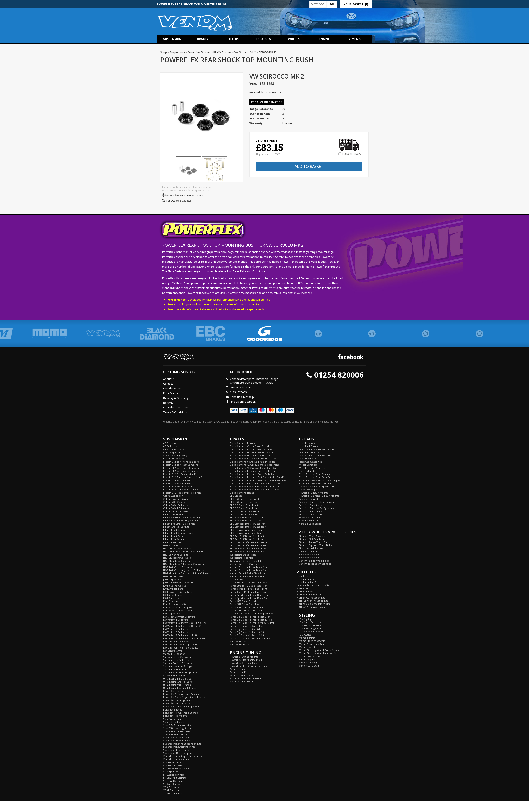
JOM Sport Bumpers (310, 622)
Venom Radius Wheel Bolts (314, 560)
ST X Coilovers (171, 787)
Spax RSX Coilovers (173, 722)
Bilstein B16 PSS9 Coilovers (178, 483)
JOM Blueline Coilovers (175, 585)
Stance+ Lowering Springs (177, 666)
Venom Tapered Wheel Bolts (315, 563)
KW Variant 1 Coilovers (175, 619)
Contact (168, 384)
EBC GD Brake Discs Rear (243, 508)
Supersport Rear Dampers (177, 753)
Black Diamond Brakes (242, 443)
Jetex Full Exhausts (309, 452)
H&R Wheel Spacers (310, 554)
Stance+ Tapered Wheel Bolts (315, 545)
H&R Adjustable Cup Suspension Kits (183, 551)
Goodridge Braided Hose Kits (246, 560)
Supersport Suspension (176, 737)
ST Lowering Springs (174, 777)
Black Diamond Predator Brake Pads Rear (253, 474)
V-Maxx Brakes (238, 641)
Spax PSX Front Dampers (176, 731)
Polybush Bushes (172, 709)
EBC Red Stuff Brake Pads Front (247, 536)
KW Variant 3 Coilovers (175, 632)
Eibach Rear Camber (174, 539)
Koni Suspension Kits (174, 604)
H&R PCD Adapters (309, 551)
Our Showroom (172, 388)
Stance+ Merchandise (175, 675)
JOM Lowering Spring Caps (177, 591)
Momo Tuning (307, 637)
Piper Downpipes (308, 489)
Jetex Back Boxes (308, 446)
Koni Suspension (172, 601)
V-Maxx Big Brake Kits (242, 644)
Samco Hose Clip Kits (241, 675)
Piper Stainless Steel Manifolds (316, 483)
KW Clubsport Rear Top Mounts (180, 647)
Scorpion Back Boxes (310, 505)
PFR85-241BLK (195, 195)
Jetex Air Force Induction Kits (313, 585)
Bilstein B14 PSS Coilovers (177, 480)
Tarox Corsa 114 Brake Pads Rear (248, 591)
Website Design (171, 421)
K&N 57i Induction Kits (309, 594)
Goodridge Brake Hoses (243, 554)
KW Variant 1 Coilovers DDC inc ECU (182, 625)
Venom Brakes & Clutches (244, 563)
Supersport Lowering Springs (179, 746)
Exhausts (263, 39)
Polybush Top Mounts (175, 715)
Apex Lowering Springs (175, 455)
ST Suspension (171, 771)
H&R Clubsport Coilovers (177, 557)
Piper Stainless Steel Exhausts (315, 474)
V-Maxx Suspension (174, 762)
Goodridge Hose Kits (241, 557)
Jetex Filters (303, 575)
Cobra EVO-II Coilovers (175, 505)
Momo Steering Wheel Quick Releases (320, 650)
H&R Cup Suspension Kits (177, 548)
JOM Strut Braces (172, 594)
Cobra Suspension (173, 495)
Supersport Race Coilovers (178, 740)
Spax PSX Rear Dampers (176, 734)
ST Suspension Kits (173, 774)
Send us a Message (242, 397)
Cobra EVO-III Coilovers (176, 508)
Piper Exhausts (307, 471)
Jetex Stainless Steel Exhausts (315, 455)
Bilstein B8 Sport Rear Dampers (180, 471)
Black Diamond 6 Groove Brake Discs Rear (253, 461)
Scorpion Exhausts (309, 498)
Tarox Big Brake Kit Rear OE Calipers (250, 638)
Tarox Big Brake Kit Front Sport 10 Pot (251, 619)
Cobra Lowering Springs (176, 498)
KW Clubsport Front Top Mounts (181, 644)
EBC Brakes (236, 495)
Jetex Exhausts (307, 443)
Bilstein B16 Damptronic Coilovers (182, 489)
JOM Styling (305, 619)
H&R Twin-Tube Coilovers (177, 567)
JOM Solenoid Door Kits (312, 631)
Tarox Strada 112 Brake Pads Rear (248, 585)
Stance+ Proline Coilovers (177, 663)
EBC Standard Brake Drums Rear (248, 526)
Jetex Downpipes (308, 458)
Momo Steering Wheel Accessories (318, 653)
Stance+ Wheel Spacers (312, 535)
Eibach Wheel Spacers (311, 548)
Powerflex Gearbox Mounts (245, 662)
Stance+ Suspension (174, 653)
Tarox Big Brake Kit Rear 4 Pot (246, 625)
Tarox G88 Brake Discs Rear (245, 604)
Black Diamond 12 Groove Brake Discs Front (254, 464)
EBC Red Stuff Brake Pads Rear (246, 539)
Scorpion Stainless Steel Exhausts (317, 501)
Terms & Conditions (175, 412)
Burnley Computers (195, 421)
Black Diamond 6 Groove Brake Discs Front (253, 458)
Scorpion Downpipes (310, 514)
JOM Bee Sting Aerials (311, 628)
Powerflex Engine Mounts (244, 656)
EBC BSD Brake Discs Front (244, 511)
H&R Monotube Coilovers (177, 560)
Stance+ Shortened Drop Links (180, 672)
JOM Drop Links (171, 598)
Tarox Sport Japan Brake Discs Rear (249, 598)
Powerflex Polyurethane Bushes (181, 694)
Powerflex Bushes (173, 691)
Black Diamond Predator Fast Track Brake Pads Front (259, 477)
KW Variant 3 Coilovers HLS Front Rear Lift (186, 638)
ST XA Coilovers (171, 790)
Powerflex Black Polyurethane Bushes (184, 697)
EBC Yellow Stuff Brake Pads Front (248, 548)
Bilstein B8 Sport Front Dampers (181, 467)
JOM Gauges (305, 634)
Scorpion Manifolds (309, 517)
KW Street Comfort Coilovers (179, 616)
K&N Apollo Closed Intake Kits (313, 603)
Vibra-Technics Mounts (176, 759)
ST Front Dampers (173, 780)
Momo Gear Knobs (309, 656)
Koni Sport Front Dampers (177, 607)
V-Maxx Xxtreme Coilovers (177, 768)
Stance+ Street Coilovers (177, 656)
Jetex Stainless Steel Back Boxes (316, 449)
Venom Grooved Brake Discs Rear (249, 570)
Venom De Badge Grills (312, 662)
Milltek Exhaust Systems (312, 467)
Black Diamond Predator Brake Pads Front (253, 471)
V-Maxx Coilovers (172, 765)
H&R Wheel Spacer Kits (311, 557)
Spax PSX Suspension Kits (177, 725)
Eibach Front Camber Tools (178, 532)
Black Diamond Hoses (242, 492)
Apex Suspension (172, 452)
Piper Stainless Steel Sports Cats (316, 486)
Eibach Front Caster (174, 536)
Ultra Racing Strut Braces (177, 684)
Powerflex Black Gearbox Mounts (248, 666)
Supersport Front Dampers (178, 749)
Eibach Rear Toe (172, 542)
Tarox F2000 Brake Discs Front (246, 607)
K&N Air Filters (305, 591)
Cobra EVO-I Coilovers (175, 501)
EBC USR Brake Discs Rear (244, 501)
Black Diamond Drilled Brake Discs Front (252, 452)
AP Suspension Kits (173, 449)
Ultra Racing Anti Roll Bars (177, 681)
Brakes (202, 39)
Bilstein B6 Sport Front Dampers (181, 461)
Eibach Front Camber (175, 529)
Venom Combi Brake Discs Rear (247, 576)
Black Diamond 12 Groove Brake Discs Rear (254, 467)
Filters (233, 39)
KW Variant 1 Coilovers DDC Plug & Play (184, 622)
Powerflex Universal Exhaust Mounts (319, 495)
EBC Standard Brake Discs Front (247, 517)
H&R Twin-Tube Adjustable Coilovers (183, 570)
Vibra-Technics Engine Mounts (246, 678)
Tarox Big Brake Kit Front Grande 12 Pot (252, 622)
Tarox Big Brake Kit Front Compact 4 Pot (252, 613)
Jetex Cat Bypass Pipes (311, 461)
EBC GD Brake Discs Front (244, 505)
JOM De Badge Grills (310, 625)
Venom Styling (307, 659)
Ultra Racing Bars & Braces (177, 678)
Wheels (294, 39)
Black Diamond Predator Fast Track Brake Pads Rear (258, 480)
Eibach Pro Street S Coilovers (179, 523)
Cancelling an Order (175, 407)
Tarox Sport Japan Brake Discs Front (249, 594)
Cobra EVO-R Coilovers (175, 511)
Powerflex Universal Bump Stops (181, 706)
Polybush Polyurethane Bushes (180, 712)
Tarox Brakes (237, 579)
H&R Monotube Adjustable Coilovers (183, 563)
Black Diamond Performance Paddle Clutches (255, 489)
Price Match (170, 393)
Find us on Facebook (243, 401)
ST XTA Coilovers (172, 793)
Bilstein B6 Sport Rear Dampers (180, 464)
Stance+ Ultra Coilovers (176, 660)
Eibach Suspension (173, 514)
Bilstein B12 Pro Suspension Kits (180, 474)
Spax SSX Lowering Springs (177, 728)
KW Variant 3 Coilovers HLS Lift (180, 635)
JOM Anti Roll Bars (173, 588)
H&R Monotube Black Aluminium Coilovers (187, 573)
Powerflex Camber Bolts (176, 703)
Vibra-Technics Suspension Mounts (182, 756)
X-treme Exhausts (308, 520)
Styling (354, 39)
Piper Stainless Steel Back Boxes (316, 477)
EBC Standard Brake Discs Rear (247, 520)
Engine (324, 39)
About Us (169, 379)
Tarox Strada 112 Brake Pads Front (249, 582)
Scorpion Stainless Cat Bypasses (316, 508)
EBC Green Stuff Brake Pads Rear (248, 545)
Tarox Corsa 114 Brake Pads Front (248, 588)
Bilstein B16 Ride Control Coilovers (182, 492)
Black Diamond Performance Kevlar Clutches (255, 486)
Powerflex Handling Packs (177, 700)
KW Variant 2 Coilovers (175, 629)
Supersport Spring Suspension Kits (182, 743)
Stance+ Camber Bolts (175, 669)
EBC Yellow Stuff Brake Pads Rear (248, 551)
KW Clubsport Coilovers (176, 641)
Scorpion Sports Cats (310, 511)
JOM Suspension (172, 579)
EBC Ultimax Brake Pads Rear (246, 532)
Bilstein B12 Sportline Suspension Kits (183, 477)
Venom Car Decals (309, 665)
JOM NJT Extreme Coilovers (178, 582)
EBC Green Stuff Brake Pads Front (248, 542)
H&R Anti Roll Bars (173, 576)
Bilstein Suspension (174, 458)
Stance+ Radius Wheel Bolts (314, 542)
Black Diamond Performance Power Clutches (255, 483)
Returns (168, 403)
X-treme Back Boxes (310, 523)
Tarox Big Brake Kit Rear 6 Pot (246, 629)
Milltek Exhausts (308, 464)
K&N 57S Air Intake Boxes (311, 606)
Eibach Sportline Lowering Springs (182, 517)
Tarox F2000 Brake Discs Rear (246, 610)
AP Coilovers (170, 446)
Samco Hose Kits (239, 672)
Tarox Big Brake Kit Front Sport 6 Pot (250, 616)
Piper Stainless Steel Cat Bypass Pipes (319, 480)
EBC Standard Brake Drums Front (248, 523)
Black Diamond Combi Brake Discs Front (252, 446)
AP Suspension (171, 443)
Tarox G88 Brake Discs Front (245, 601)
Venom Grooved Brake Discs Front (249, 567)
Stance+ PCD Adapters (311, 538)
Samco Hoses (237, 669)
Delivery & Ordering (175, 398)
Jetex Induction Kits (307, 582)
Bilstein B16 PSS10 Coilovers (178, 486)
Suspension (172, 39)
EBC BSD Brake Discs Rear (244, 514)
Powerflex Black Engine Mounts (247, 659)
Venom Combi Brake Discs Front (248, 573)
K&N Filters (303, 588)
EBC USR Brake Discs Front (244, 498)
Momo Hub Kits (307, 647)
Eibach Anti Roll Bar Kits (176, 526)
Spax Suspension (172, 718)
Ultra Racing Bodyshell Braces (179, 687)
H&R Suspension (172, 545)
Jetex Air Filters (305, 579)
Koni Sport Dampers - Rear (178, 610)
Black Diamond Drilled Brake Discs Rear (252, 455)
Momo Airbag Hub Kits (311, 643)
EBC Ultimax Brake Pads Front (246, 529)
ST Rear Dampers (172, 784)
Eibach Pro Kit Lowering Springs (180, 520)
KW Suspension (171, 613)
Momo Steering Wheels (312, 640)
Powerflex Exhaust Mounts (313, 492)
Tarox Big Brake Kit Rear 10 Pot (247, 632)
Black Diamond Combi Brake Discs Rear (251, 449)
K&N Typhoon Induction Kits (312, 600)
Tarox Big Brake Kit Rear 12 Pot (247, 635)
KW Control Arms (172, 650)
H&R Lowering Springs (175, 554)
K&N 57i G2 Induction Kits (311, 597)
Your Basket (354, 4)
